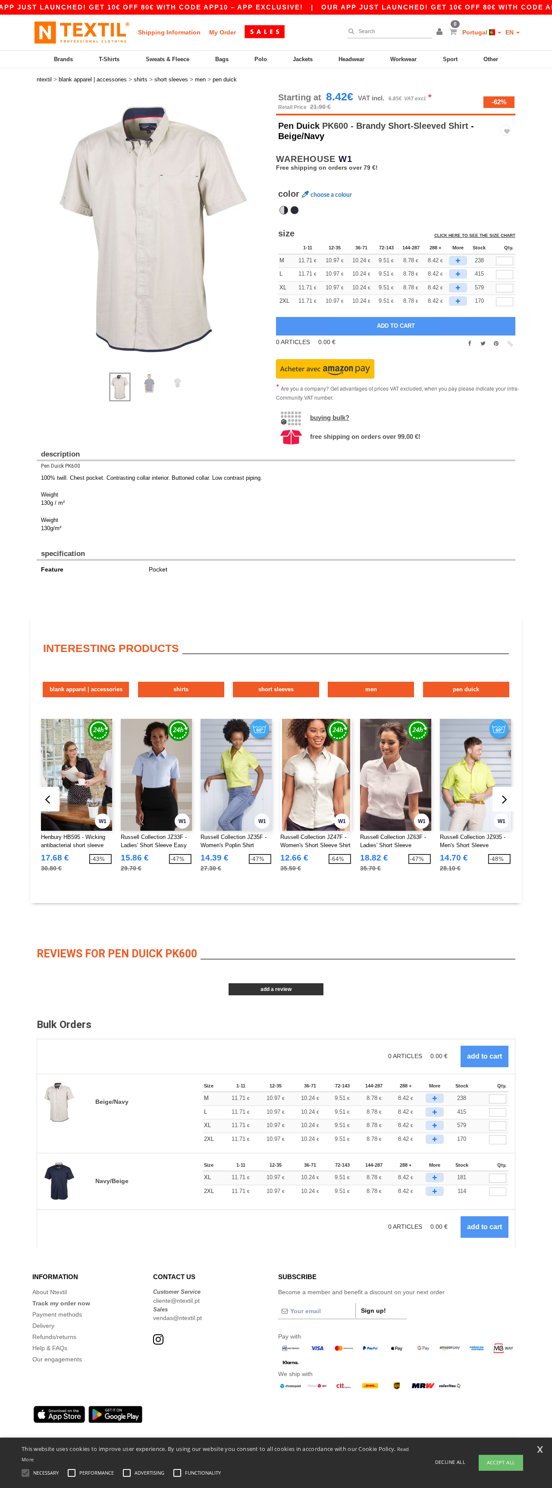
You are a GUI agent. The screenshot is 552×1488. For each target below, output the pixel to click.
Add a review (276, 989)
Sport (450, 59)
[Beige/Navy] (283, 210)
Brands (63, 59)
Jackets (303, 59)
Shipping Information (169, 32)
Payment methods (57, 1314)
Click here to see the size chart (474, 235)
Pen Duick (299, 125)
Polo (260, 59)
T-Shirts (109, 59)
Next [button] (159, 236)
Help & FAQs (49, 1348)
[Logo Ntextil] (81, 32)
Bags (222, 59)
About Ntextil (49, 1292)
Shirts (180, 689)
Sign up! (373, 1310)
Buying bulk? (329, 417)
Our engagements (57, 1359)
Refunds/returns (54, 1336)
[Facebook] (469, 343)
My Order (222, 32)
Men (371, 689)
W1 (345, 159)
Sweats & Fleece (167, 59)
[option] (153, 228)
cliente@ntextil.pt (176, 1300)
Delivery (43, 1325)
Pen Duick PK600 (60, 466)
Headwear (351, 59)
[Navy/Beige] (294, 210)
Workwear (403, 59)
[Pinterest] (496, 343)
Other (490, 59)
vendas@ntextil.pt (177, 1317)
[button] (440, 32)
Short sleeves (276, 689)
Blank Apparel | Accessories (86, 689)
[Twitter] (482, 343)
